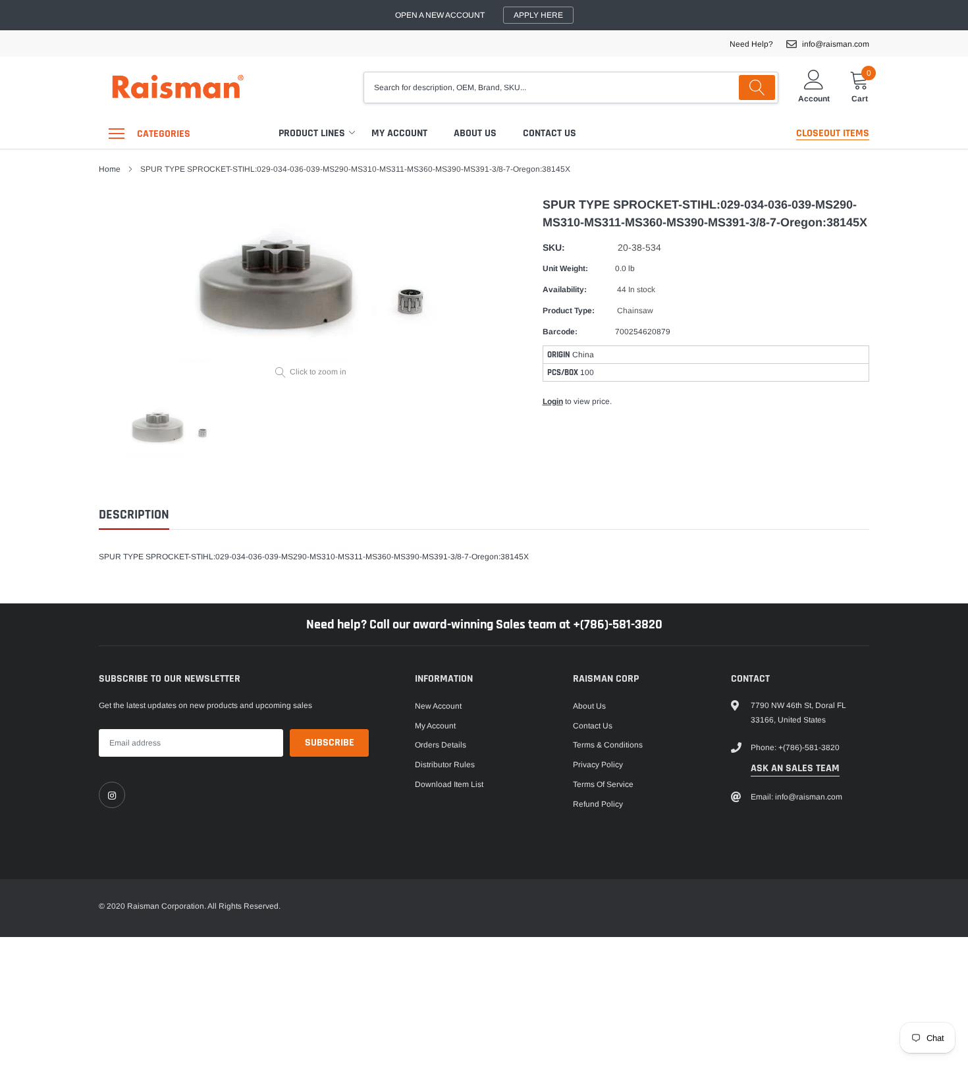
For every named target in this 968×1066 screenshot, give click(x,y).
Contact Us (549, 133)
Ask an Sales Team (795, 768)
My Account (399, 133)
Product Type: (569, 310)
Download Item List (449, 784)
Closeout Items (832, 133)
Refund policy (598, 804)
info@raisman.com (835, 44)
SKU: (554, 247)
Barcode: (560, 331)
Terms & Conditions (608, 744)
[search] (757, 87)
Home (110, 169)
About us (475, 133)
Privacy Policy (598, 764)
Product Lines (312, 133)
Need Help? (751, 44)
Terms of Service (603, 784)
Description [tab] (134, 515)
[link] (112, 795)
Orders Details (440, 744)
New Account (438, 706)
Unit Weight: (565, 268)
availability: (565, 289)
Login (553, 401)
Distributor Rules (445, 764)
